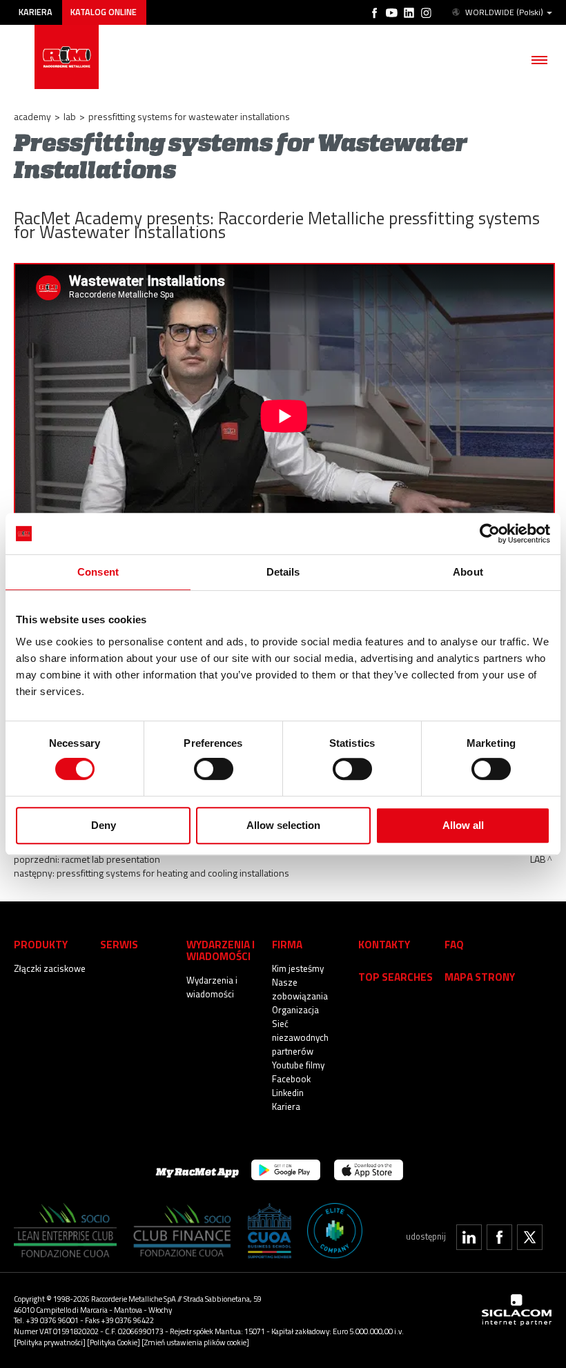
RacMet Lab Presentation (110, 859)
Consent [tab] (98, 572)
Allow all (463, 825)
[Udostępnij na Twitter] (530, 1237)
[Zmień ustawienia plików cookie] (195, 1342)
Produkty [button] (41, 944)
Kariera (35, 12)
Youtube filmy (298, 1065)
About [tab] (468, 572)
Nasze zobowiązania (300, 989)
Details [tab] (283, 572)
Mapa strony (480, 977)
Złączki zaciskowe (50, 968)
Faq (454, 944)
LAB (70, 116)
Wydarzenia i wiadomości (211, 987)
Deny (103, 825)
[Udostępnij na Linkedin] (469, 1237)
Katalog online (103, 12)
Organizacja (295, 1010)
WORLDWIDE (504, 12)
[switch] (213, 769)
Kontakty (384, 944)
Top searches (395, 977)
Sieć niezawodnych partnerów (300, 1037)
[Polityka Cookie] (113, 1342)
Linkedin (288, 1093)
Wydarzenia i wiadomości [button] (220, 950)
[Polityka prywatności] (50, 1342)
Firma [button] (287, 944)
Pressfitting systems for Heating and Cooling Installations (173, 873)
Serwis (119, 944)
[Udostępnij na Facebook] (499, 1237)
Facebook (291, 1079)
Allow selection (283, 825)
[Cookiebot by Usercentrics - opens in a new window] (489, 533)
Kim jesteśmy (298, 968)
